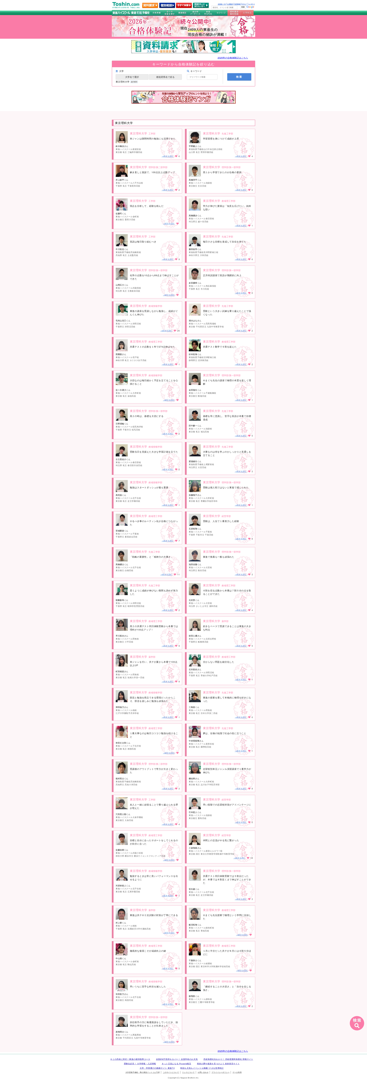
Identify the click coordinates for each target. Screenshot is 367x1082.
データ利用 (237, 1072)
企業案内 (230, 4)
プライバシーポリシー (220, 1072)
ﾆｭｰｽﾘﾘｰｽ (251, 4)
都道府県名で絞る (165, 77)
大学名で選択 (132, 77)
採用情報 (237, 4)
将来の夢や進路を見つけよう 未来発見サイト (218, 1064)
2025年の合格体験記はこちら (233, 57)
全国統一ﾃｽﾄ (222, 4)
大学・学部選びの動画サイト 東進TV (157, 1068)
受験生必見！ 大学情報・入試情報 (140, 1064)
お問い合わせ (203, 1072)
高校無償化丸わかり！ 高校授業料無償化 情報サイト (228, 1059)
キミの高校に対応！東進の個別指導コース (130, 1059)
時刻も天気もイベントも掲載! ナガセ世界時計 (202, 1068)
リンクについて (188, 1072)
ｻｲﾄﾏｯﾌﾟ (244, 4)
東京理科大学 (122, 81)
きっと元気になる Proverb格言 (176, 1064)
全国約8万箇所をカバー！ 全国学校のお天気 (177, 1059)
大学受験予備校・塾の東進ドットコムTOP (142, 1072)
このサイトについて (171, 1072)
